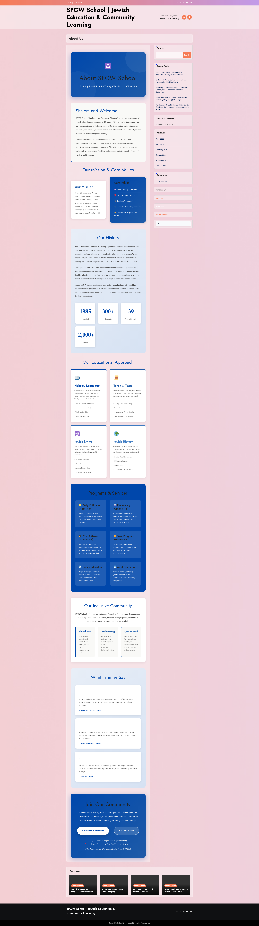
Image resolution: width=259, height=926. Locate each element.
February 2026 (161, 150)
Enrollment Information (93, 830)
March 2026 (160, 144)
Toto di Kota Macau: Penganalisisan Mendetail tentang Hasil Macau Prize (170, 73)
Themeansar (145, 923)
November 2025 (162, 160)
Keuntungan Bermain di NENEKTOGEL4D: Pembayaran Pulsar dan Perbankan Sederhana (172, 89)
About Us (164, 16)
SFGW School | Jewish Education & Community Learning (100, 17)
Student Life (164, 18)
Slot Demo (160, 206)
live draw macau (162, 215)
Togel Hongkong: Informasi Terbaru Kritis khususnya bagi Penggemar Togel (171, 98)
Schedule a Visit (126, 830)
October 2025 (161, 166)
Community (174, 18)
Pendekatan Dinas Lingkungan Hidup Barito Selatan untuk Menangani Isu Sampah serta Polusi (172, 107)
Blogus (135, 923)
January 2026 (161, 155)
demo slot (159, 198)
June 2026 (160, 139)
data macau (162, 224)
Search (160, 48)
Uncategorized (161, 181)
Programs (173, 16)
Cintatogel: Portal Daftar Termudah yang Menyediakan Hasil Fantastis (171, 81)
